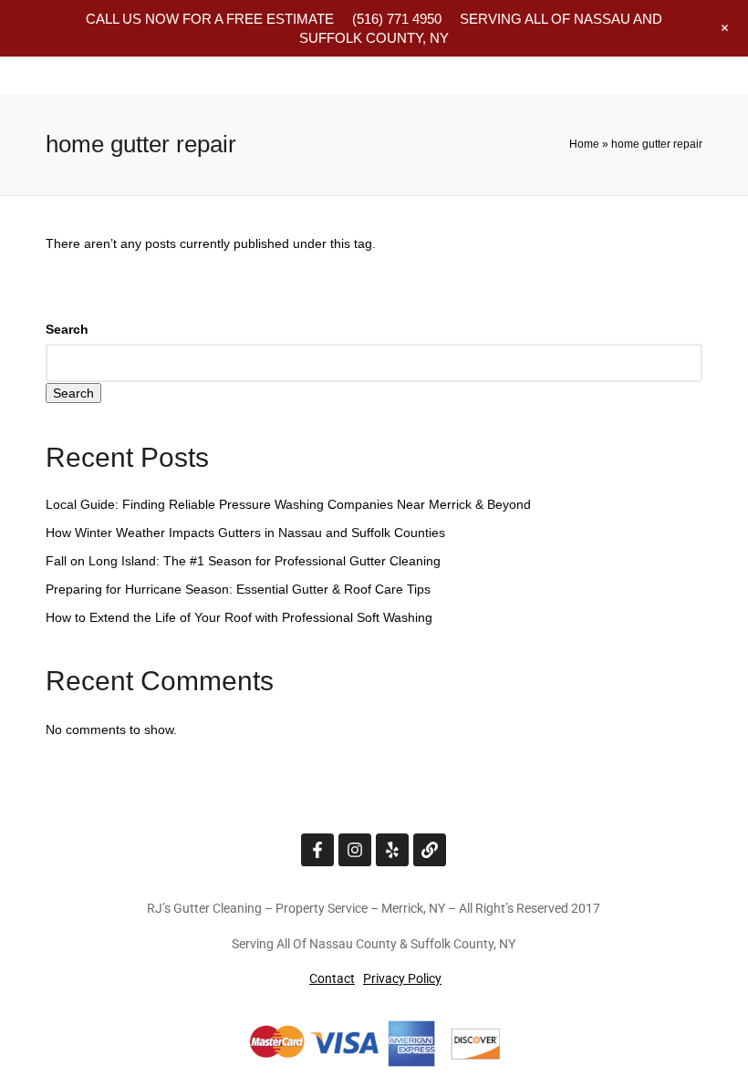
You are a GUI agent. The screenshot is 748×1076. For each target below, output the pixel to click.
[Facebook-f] (317, 849)
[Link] (429, 849)
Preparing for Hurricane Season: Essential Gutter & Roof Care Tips (238, 589)
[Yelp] (392, 849)
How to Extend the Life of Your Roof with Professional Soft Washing (239, 617)
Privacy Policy (402, 978)
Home (584, 144)
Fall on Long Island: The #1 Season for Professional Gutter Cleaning (243, 561)
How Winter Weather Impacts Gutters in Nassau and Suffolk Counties (245, 532)
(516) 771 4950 (397, 18)
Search (67, 329)
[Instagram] (354, 849)
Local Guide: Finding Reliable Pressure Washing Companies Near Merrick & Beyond (288, 504)
